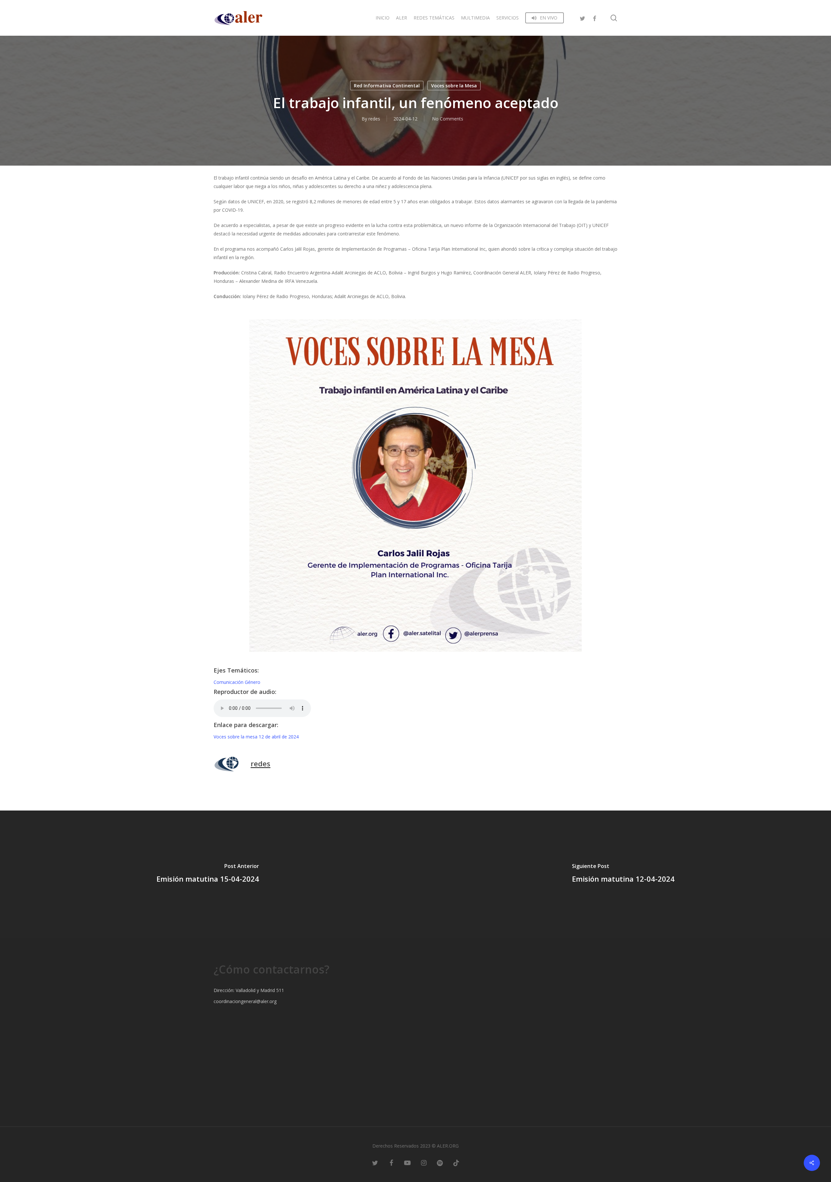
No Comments (447, 119)
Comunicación (229, 682)
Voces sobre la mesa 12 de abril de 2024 (256, 737)
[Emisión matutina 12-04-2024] (623, 874)
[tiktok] (456, 1162)
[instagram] (423, 1162)
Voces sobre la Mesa (454, 85)
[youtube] (407, 1162)
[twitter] (583, 17)
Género (252, 682)
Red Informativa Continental (387, 85)
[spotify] (440, 1162)
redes (374, 119)
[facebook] (594, 17)
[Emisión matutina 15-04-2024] (208, 874)
